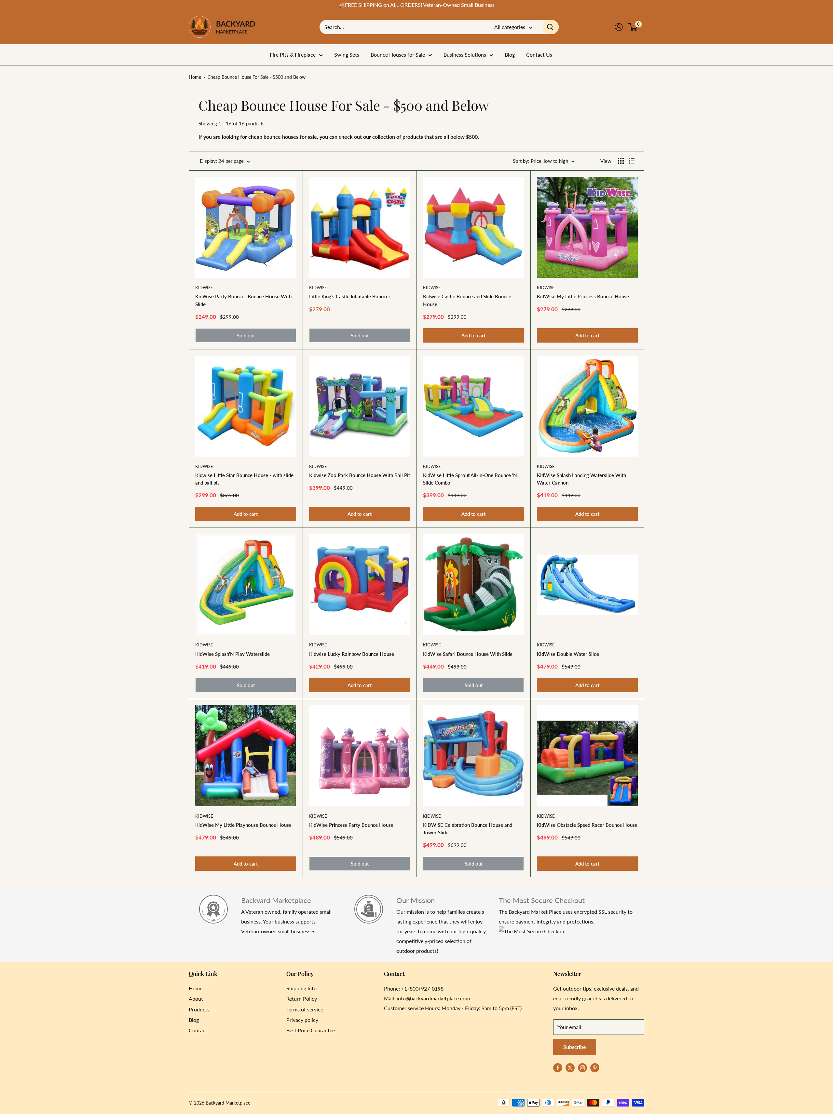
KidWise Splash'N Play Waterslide (232, 654)
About (196, 998)
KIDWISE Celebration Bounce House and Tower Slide (467, 828)
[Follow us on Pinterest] (594, 1067)
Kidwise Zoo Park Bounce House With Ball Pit (359, 475)
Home (195, 77)
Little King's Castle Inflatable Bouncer (349, 296)
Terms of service (304, 1009)
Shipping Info (301, 988)
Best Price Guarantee (310, 1030)
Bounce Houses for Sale (398, 54)
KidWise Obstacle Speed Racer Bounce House (587, 825)
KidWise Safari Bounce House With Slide (467, 654)
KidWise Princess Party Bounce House (351, 825)
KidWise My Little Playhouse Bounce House (243, 825)
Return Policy (301, 998)
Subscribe (574, 1047)
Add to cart (473, 335)
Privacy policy (302, 1020)
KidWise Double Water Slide (568, 654)
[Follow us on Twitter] (570, 1067)
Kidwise (204, 287)
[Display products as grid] (621, 161)
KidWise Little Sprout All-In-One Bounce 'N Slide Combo (470, 479)
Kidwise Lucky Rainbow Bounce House (351, 654)
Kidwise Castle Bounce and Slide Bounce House (467, 300)
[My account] (618, 27)
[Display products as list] (632, 161)
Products (199, 1009)
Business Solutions (465, 54)
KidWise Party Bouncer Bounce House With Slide (243, 300)
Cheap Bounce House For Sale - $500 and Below (257, 77)
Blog (510, 54)
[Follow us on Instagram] (582, 1067)
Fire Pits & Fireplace (293, 54)
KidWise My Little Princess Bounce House (583, 296)
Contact (198, 1030)
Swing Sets (346, 54)
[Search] (550, 27)
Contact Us (539, 54)
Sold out (246, 335)
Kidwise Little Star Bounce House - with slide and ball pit (244, 479)
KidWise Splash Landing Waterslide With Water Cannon (581, 479)
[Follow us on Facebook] (557, 1067)
